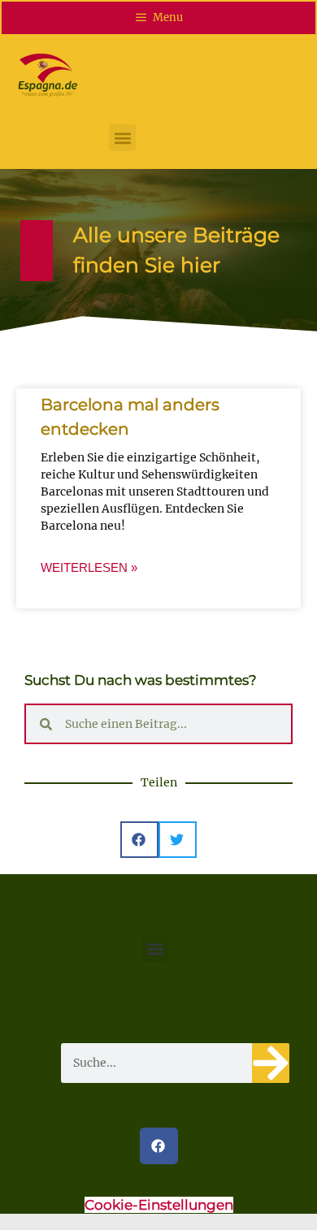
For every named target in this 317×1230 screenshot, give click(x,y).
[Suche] (270, 1063)
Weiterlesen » (89, 567)
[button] (122, 137)
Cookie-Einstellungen (159, 1205)
